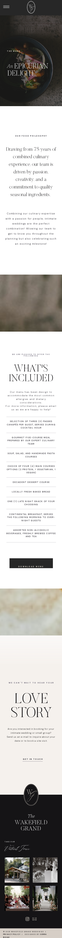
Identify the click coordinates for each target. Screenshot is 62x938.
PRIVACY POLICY (12, 935)
